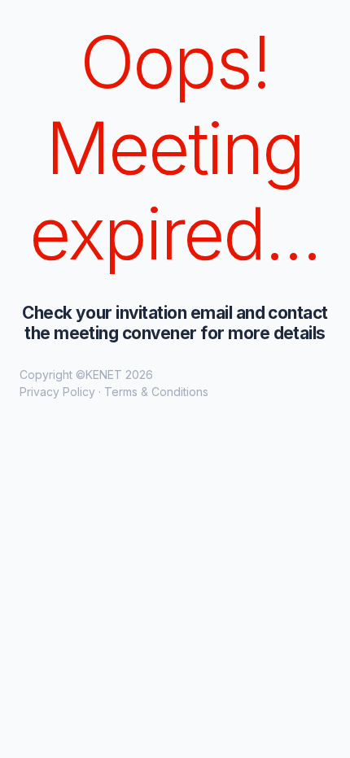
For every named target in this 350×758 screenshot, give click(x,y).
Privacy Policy (57, 392)
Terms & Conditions (156, 392)
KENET (103, 374)
